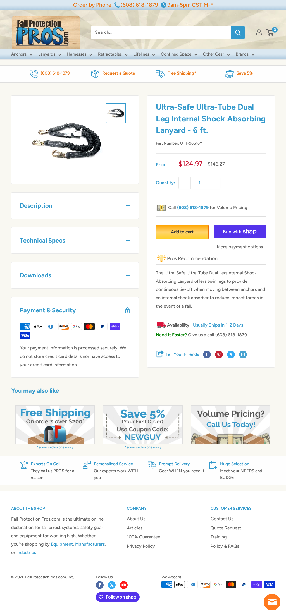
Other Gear (213, 54)
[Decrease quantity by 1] (184, 183)
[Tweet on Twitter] (231, 355)
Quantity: (165, 182)
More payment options (240, 247)
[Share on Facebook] (207, 355)
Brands (242, 54)
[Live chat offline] (272, 602)
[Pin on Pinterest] (219, 355)
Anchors (19, 54)
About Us (136, 518)
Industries (26, 552)
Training (219, 537)
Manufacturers (90, 544)
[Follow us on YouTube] (124, 585)
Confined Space (176, 54)
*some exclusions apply (55, 447)
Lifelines (141, 54)
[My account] (259, 32)
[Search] (238, 32)
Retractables (110, 54)
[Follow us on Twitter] (112, 585)
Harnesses (76, 54)
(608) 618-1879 (55, 73)
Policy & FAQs (225, 546)
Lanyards (46, 54)
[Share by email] (243, 355)
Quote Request (226, 528)
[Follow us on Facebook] (100, 585)
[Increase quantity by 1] (214, 183)
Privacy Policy (141, 546)
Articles (134, 528)
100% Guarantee (143, 537)
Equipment (62, 544)
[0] (270, 32)
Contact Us (222, 518)
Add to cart (182, 231)
